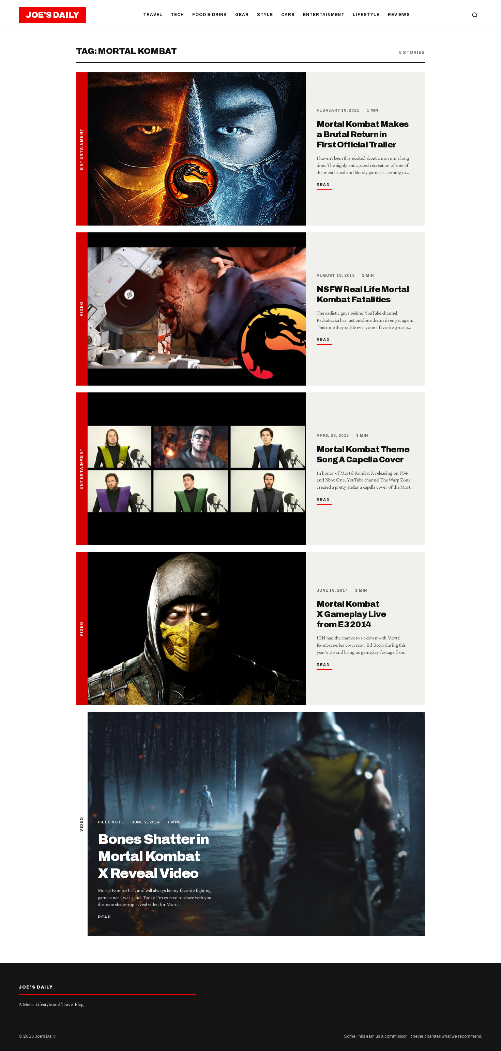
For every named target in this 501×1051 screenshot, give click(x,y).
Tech (177, 14)
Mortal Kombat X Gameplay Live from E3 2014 (351, 614)
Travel (153, 14)
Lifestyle (366, 14)
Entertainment (324, 14)
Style (265, 14)
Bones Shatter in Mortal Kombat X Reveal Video (153, 856)
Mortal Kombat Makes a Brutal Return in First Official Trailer (363, 134)
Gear (242, 14)
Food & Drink (209, 14)
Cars (288, 14)
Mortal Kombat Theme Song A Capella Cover (363, 454)
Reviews (399, 14)
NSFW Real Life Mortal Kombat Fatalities (363, 294)
